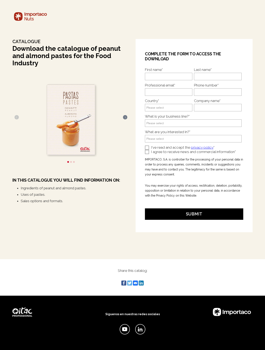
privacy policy (202, 147)
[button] (68, 162)
